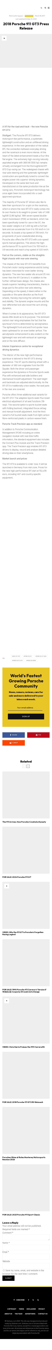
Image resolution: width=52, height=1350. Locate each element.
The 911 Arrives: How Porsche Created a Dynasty (24, 822)
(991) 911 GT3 (16, 656)
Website (6, 1261)
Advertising (30, 1314)
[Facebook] (28, 1300)
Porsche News (29, 16)
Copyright (11, 1309)
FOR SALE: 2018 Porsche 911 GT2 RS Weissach (22, 1102)
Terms (21, 1309)
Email (5, 1252)
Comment (7, 1233)
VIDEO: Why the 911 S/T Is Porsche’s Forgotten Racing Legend (22, 933)
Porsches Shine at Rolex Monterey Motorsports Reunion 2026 (23, 1158)
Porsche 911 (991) (41, 656)
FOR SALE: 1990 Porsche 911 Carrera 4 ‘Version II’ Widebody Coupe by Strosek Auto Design (24, 991)
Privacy (41, 1309)
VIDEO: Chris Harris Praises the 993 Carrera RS (23, 1047)
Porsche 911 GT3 (17, 660)
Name (6, 1243)
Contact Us (42, 1314)
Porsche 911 (28, 656)
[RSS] (33, 1300)
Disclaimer (31, 1309)
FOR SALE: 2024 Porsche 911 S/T (16, 877)
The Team (18, 1314)
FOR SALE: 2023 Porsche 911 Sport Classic (21, 1215)
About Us (8, 1314)
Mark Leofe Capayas (16, 16)
